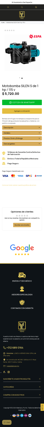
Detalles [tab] (7, 133)
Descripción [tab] (8, 127)
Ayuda (42, 407)
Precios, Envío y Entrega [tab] (13, 138)
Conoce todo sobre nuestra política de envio (19, 185)
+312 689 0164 (15, 347)
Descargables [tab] (9, 144)
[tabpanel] (22, 54)
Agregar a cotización (22, 111)
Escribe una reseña (22, 225)
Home (2, 22)
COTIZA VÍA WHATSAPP (23, 102)
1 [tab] (22, 78)
